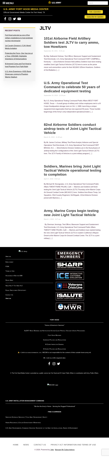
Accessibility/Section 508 (14, 275)
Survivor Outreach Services (15, 417)
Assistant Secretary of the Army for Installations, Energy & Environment (53, 428)
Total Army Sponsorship (34, 417)
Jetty (52, 450)
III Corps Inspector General (54, 344)
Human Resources (11, 422)
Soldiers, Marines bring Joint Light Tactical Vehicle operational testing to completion (72, 170)
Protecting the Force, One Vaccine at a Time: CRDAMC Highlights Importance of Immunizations (19, 56)
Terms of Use (10, 271)
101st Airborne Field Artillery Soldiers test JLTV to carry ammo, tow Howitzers (71, 42)
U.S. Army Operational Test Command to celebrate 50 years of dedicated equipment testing (72, 87)
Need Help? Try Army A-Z (14, 285)
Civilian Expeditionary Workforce (30, 422)
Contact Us (9, 295)
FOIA (7, 266)
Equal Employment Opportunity (16, 290)
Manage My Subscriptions (65, 450)
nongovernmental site (34, 352)
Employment (9, 262)
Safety (45, 417)
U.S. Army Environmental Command (17, 428)
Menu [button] (10, 3)
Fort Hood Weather (54, 335)
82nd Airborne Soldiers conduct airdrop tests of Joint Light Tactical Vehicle (72, 129)
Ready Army (9, 280)
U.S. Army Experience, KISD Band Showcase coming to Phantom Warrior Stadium (18, 74)
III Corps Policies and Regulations (54, 349)
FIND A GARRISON (54, 412)
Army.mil (8, 256)
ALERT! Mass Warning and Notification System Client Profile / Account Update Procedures (54, 331)
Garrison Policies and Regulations (54, 340)
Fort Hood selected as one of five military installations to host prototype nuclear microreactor (19, 38)
